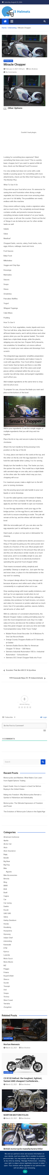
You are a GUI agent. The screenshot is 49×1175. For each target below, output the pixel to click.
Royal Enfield (8, 976)
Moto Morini (8, 962)
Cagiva (6, 896)
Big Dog (7, 865)
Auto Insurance (10, 851)
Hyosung (7, 934)
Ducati (6, 910)
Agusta (9, 872)
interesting (8, 61)
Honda (6, 924)
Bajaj (5, 854)
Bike (5, 868)
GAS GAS (7, 913)
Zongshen (8, 1007)
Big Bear (7, 861)
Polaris (6, 972)
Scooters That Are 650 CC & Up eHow (21, 670)
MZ (5, 965)
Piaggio (6, 969)
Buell (5, 892)
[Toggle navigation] (12, 21)
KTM (5, 948)
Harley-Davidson (10, 920)
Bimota (6, 879)
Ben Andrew (33, 69)
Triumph (7, 986)
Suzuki (6, 983)
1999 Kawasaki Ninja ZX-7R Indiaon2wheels (26, 678)
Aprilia (6, 840)
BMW (6, 886)
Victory (6, 997)
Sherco (6, 979)
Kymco (6, 952)
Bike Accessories (10, 875)
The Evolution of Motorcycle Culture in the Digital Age (24, 812)
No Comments (11, 72)
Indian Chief (8, 938)
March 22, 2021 (11, 1048)
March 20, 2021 (11, 1118)
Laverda (7, 955)
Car (5, 899)
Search (43, 761)
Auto (5, 847)
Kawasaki (7, 945)
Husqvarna (8, 931)
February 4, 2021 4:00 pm (15, 69)
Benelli (6, 858)
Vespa (6, 993)
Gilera (6, 917)
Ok (25, 1171)
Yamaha (7, 1004)
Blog (5, 882)
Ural (5, 990)
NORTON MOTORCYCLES (16, 1115)
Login (44, 717)
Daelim (6, 906)
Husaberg (7, 927)
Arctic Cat (7, 844)
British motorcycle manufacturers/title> (23, 1149)
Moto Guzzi (8, 958)
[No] (46, 1163)
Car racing (8, 903)
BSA (5, 889)
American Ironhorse (11, 837)
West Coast (8, 1000)
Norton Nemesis (12, 1044)
